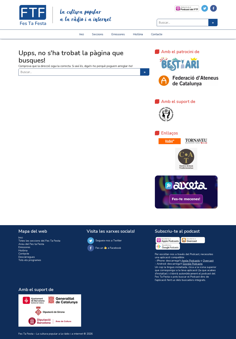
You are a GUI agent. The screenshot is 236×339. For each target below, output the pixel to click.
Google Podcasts (193, 264)
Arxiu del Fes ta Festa (31, 244)
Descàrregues (26, 257)
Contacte (156, 34)
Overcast (208, 260)
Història (138, 34)
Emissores (118, 34)
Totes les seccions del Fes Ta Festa (39, 240)
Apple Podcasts (190, 260)
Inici (81, 34)
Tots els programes (29, 260)
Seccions (97, 34)
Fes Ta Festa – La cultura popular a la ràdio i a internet (50, 333)
